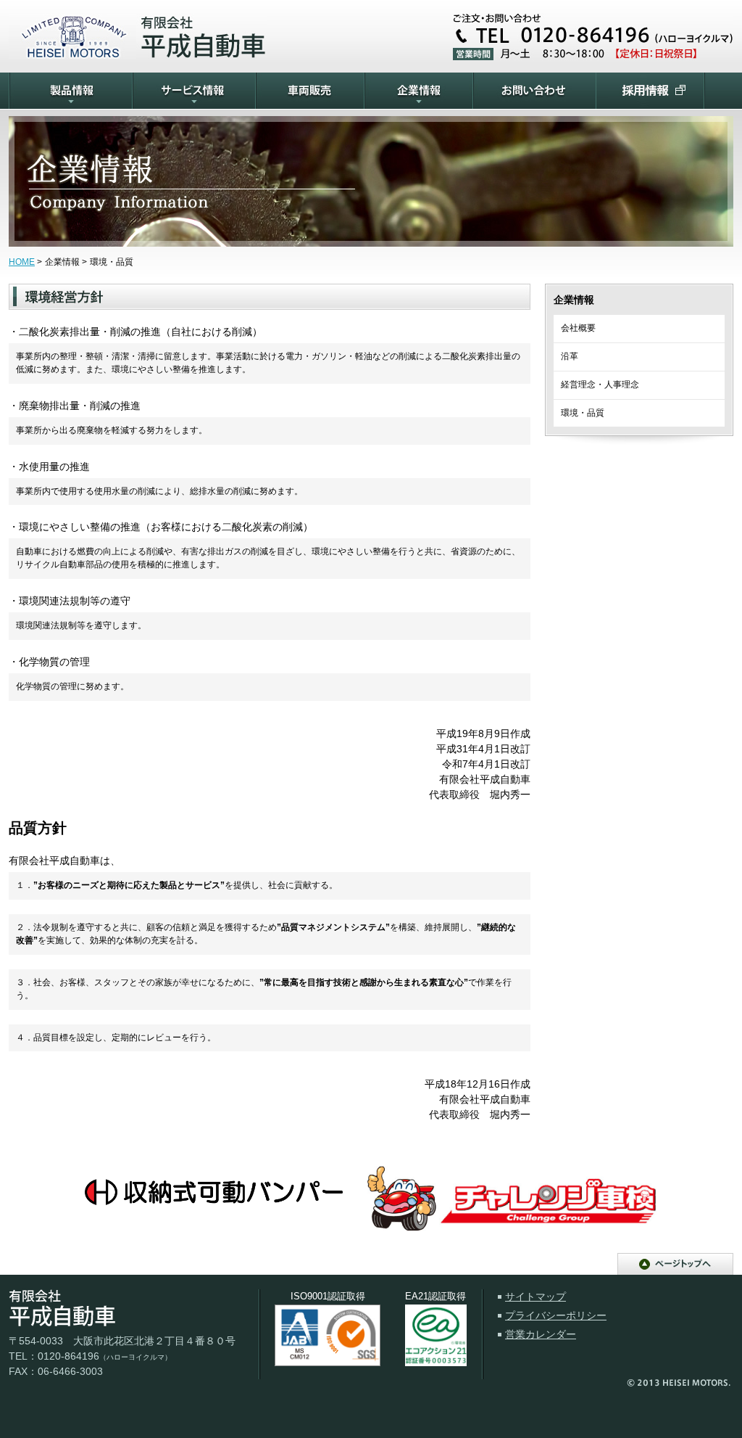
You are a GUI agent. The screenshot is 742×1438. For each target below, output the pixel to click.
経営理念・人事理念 (600, 384)
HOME (22, 262)
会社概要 (578, 328)
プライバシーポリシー (555, 1315)
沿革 (569, 356)
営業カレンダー (540, 1334)
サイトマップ (535, 1296)
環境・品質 (582, 413)
